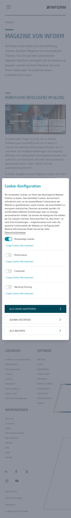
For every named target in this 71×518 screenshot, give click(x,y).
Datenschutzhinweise (15, 232)
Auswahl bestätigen (20, 319)
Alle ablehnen (17, 330)
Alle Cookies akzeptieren (22, 308)
